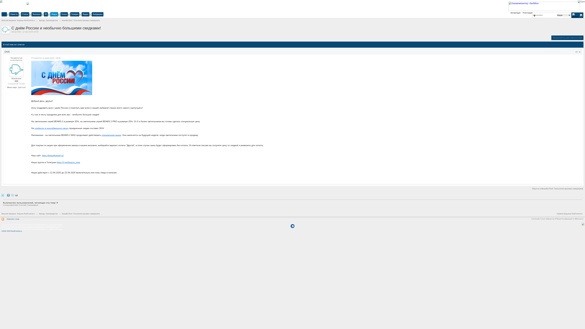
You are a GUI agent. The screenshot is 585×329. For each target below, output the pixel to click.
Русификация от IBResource (572, 219)
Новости (14, 14)
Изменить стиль (13, 219)
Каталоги (36, 14)
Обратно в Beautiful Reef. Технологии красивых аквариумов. (557, 189)
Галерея (74, 14)
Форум (54, 14)
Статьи (25, 14)
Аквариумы (98, 14)
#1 (577, 52)
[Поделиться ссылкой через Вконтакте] (8, 195)
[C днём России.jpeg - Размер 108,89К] (61, 78)
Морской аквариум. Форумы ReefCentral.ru (18, 214)
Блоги (64, 14)
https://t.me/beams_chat (68, 162)
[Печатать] (16, 195)
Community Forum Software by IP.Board (546, 219)
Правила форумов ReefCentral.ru (569, 214)
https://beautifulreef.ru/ (53, 155)
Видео (85, 14)
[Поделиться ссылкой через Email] (12, 195)
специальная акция (111, 135)
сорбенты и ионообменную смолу (52, 128)
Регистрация (527, 13)
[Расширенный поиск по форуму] (581, 15)
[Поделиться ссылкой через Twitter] (3, 195)
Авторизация (515, 13)
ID (46, 14)
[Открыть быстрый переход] (534, 15)
